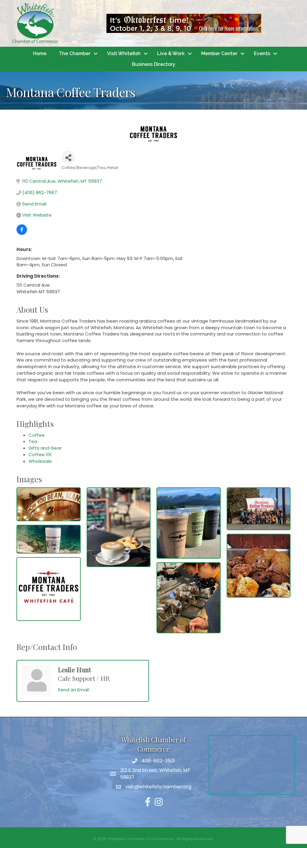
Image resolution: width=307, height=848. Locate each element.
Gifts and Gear (44, 448)
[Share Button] (68, 157)
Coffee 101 (40, 454)
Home (39, 53)
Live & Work (171, 53)
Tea (32, 441)
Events (262, 53)
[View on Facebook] (21, 233)
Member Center (219, 53)
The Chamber (75, 53)
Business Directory (153, 64)
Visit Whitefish (124, 53)
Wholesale (40, 461)
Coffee (36, 435)
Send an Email (73, 690)
